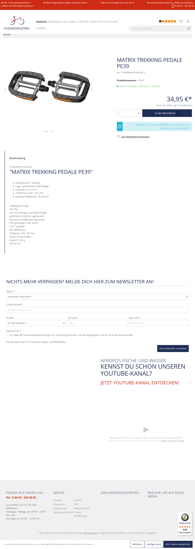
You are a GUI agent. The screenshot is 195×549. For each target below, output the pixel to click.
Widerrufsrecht (81, 508)
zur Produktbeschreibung (131, 72)
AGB (76, 504)
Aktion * (10, 291)
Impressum (59, 504)
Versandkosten (90, 532)
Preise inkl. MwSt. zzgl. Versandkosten (174, 105)
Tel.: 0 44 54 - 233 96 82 (21, 497)
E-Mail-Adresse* (14, 304)
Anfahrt (78, 500)
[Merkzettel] (181, 21)
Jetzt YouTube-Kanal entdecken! (140, 382)
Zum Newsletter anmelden (173, 348)
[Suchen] (189, 29)
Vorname (72, 317)
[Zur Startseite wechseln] (16, 20)
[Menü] (190, 513)
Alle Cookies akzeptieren (178, 544)
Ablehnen (137, 544)
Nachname (134, 317)
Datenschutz (59, 508)
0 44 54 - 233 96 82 (184, 5)
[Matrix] (186, 51)
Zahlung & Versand (63, 512)
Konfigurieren (154, 544)
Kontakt (57, 500)
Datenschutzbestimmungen (172, 441)
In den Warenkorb (165, 113)
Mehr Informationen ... (86, 544)
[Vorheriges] (5, 90)
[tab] (17, 158)
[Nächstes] (92, 90)
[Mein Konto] (188, 21)
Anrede (10, 317)
